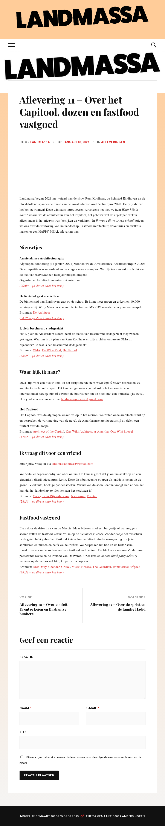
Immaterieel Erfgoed (126, 566)
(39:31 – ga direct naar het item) (42, 572)
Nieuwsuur (78, 496)
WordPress (69, 816)
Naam (26, 708)
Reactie (26, 656)
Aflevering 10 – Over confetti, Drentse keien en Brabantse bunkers (44, 609)
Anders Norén (133, 816)
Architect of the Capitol (48, 431)
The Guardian (102, 566)
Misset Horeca (81, 566)
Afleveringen (113, 142)
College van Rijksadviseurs (51, 496)
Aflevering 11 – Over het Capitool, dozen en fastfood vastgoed (79, 112)
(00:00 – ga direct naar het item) (42, 285)
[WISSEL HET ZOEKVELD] (153, 45)
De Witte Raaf (51, 350)
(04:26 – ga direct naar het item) (42, 318)
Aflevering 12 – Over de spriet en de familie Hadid (117, 606)
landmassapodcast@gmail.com (82, 399)
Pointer (92, 496)
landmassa (40, 142)
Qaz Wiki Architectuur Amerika (87, 431)
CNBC (65, 566)
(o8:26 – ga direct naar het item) (42, 356)
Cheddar (54, 566)
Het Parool (70, 350)
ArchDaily (40, 566)
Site (23, 732)
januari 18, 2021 (76, 142)
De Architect (41, 312)
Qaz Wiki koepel (121, 431)
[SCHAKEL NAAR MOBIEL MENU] (11, 45)
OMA (36, 350)
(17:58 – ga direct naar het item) (42, 436)
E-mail (92, 708)
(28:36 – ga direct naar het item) (42, 501)
